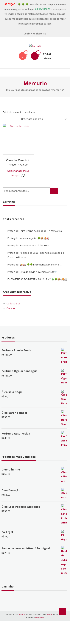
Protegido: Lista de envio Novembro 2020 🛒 (32, 272)
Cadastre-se (14, 303)
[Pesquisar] (54, 191)
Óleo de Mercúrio (18, 160)
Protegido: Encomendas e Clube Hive (28, 245)
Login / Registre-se (35, 33)
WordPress (39, 617)
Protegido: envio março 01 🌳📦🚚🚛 (28, 238)
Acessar (11, 308)
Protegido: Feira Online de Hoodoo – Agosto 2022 (35, 231)
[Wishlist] (22, 56)
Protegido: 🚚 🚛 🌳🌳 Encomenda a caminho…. (34, 264)
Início (9, 90)
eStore (49, 614)
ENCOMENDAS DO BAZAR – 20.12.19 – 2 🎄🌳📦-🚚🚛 (37, 279)
